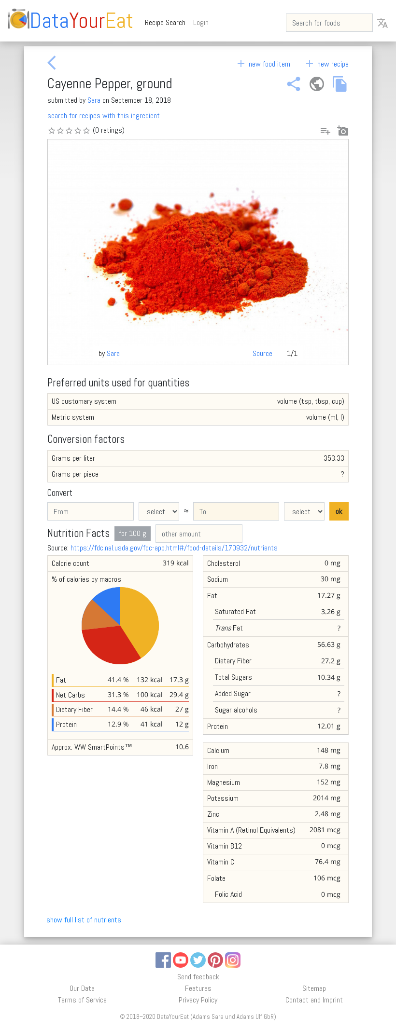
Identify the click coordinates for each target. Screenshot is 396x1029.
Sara (93, 100)
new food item (262, 64)
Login (201, 22)
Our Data (82, 988)
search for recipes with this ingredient (103, 115)
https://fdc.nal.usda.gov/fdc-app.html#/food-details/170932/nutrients (174, 548)
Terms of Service (82, 1000)
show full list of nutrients (83, 920)
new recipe (326, 64)
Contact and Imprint (314, 1000)
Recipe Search (167, 22)
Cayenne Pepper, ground (109, 83)
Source (262, 353)
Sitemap (314, 988)
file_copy (340, 84)
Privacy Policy (198, 1000)
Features (198, 988)
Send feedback (198, 977)
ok (339, 511)
